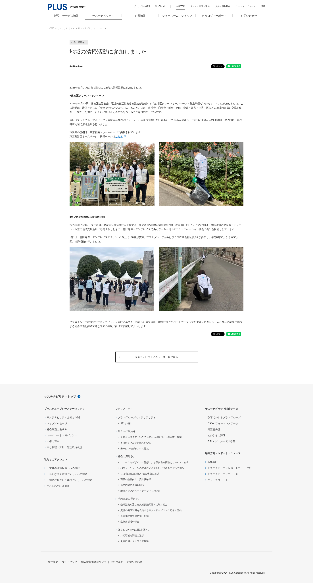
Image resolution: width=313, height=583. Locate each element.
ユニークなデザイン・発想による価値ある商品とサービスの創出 (154, 462)
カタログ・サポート (214, 15)
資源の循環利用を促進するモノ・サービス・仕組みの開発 (151, 510)
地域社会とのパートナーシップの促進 (140, 490)
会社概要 (53, 561)
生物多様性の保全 (129, 521)
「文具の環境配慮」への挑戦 (63, 468)
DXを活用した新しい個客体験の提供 (139, 473)
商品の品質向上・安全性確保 (135, 479)
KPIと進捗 (126, 423)
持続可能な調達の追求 (132, 535)
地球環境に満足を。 (129, 498)
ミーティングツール (245, 6)
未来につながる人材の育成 (134, 448)
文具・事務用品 (222, 6)
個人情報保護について (94, 561)
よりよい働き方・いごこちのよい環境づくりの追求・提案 (151, 437)
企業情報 (140, 15)
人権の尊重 (53, 441)
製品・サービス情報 (66, 15)
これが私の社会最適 (58, 486)
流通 (263, 6)
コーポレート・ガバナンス (62, 435)
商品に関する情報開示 (132, 485)
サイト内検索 (144, 6)
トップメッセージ (57, 423)
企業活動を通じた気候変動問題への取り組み (144, 504)
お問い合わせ (249, 15)
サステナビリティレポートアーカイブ (229, 468)
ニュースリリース (218, 480)
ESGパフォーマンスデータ (223, 423)
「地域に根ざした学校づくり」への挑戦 (69, 480)
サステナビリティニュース (223, 474)
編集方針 (213, 462)
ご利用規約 (116, 561)
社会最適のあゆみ (57, 429)
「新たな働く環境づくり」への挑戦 (67, 474)
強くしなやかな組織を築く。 (134, 529)
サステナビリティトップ (60, 396)
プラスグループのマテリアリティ (137, 417)
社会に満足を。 (126, 456)
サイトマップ (69, 561)
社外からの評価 (216, 435)
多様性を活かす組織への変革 (135, 443)
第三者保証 (214, 429)
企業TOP (180, 6)
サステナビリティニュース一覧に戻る (156, 357)
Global (161, 6)
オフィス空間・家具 (200, 6)
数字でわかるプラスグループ (224, 417)
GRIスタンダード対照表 (221, 441)
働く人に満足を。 (128, 431)
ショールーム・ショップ (177, 15)
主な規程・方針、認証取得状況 (64, 447)
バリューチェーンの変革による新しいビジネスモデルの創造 (152, 468)
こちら (119, 136)
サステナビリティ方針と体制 (63, 417)
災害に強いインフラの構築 (134, 541)
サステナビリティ (103, 15)
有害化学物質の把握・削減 (134, 516)
